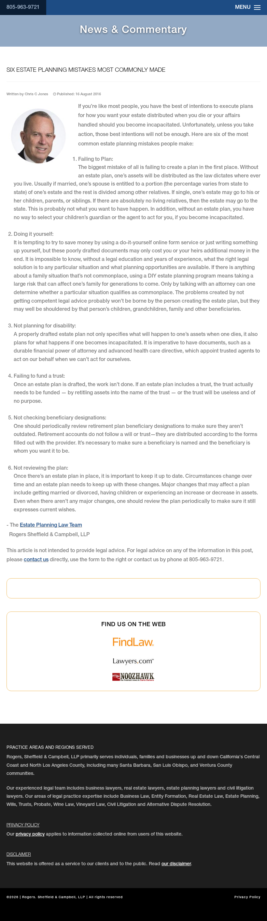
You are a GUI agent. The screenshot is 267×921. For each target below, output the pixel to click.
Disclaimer (19, 854)
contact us (36, 560)
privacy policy (30, 834)
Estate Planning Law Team (51, 525)
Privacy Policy (23, 824)
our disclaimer (176, 864)
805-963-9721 (23, 7)
